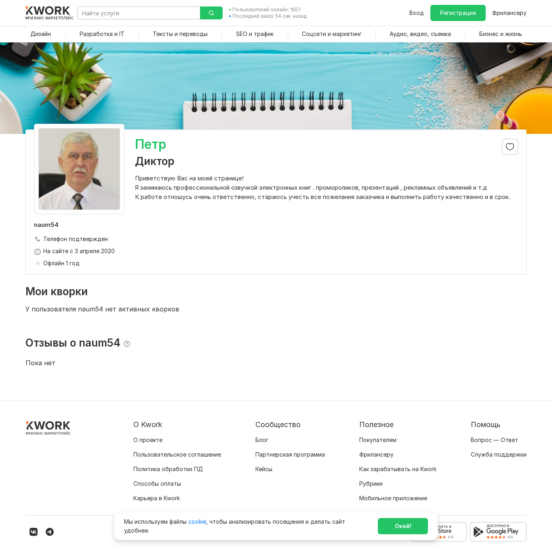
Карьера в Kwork (156, 498)
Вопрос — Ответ (494, 439)
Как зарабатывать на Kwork (397, 468)
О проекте (147, 439)
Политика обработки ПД (168, 468)
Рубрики (371, 483)
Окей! (403, 526)
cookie (197, 521)
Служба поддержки (499, 454)
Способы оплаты (157, 483)
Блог (261, 439)
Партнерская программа (290, 454)
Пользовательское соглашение (177, 454)
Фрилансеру (509, 12)
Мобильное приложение (393, 498)
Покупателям (377, 439)
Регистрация (458, 12)
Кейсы (263, 468)
